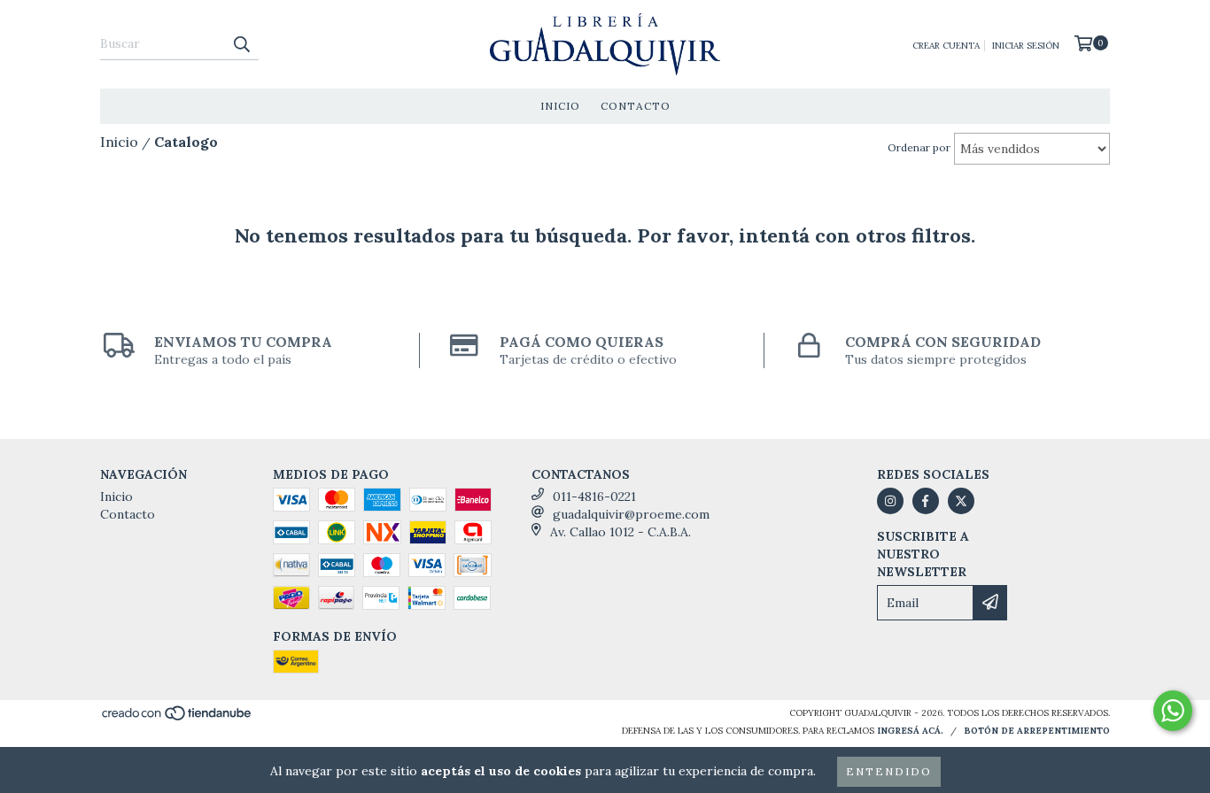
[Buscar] (241, 44)
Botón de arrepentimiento (1037, 730)
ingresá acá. (910, 730)
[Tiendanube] (177, 718)
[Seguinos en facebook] (925, 501)
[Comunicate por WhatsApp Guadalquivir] (1172, 710)
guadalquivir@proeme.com (631, 514)
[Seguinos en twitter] (961, 501)
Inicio (560, 105)
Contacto (636, 105)
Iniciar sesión (1025, 45)
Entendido (889, 771)
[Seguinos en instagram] (890, 501)
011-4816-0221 (594, 496)
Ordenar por (919, 147)
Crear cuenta (946, 45)
